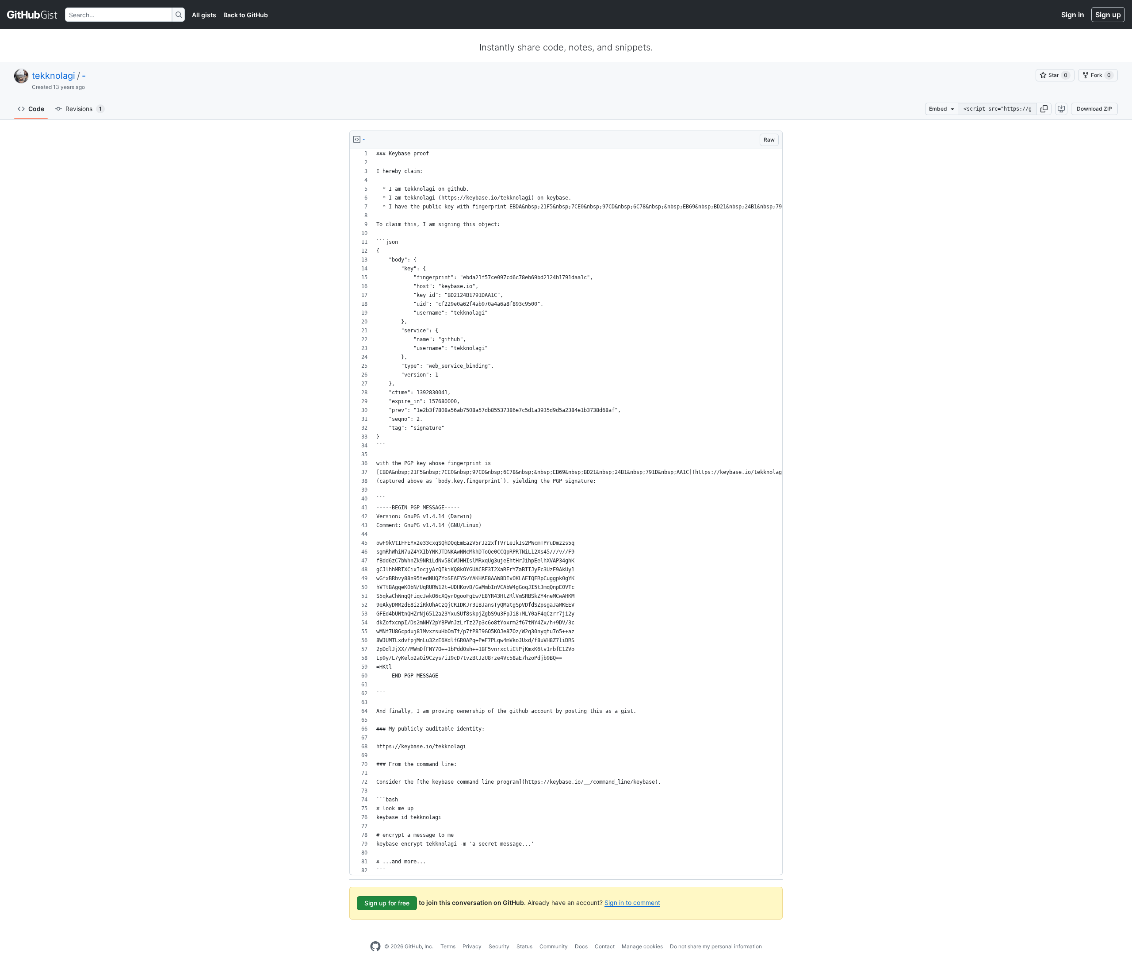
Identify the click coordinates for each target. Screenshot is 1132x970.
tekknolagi (53, 75)
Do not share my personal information (716, 946)
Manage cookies (642, 946)
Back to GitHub (245, 15)
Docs (581, 946)
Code (36, 108)
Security (499, 946)
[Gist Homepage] (32, 14)
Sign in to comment (632, 902)
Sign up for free (386, 903)
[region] (566, 512)
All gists (204, 15)
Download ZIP (1094, 108)
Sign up (1108, 14)
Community (553, 946)
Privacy (472, 946)
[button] (1044, 109)
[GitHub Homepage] (375, 946)
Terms (447, 946)
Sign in (1072, 14)
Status (524, 946)
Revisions (83, 108)
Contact (605, 946)
